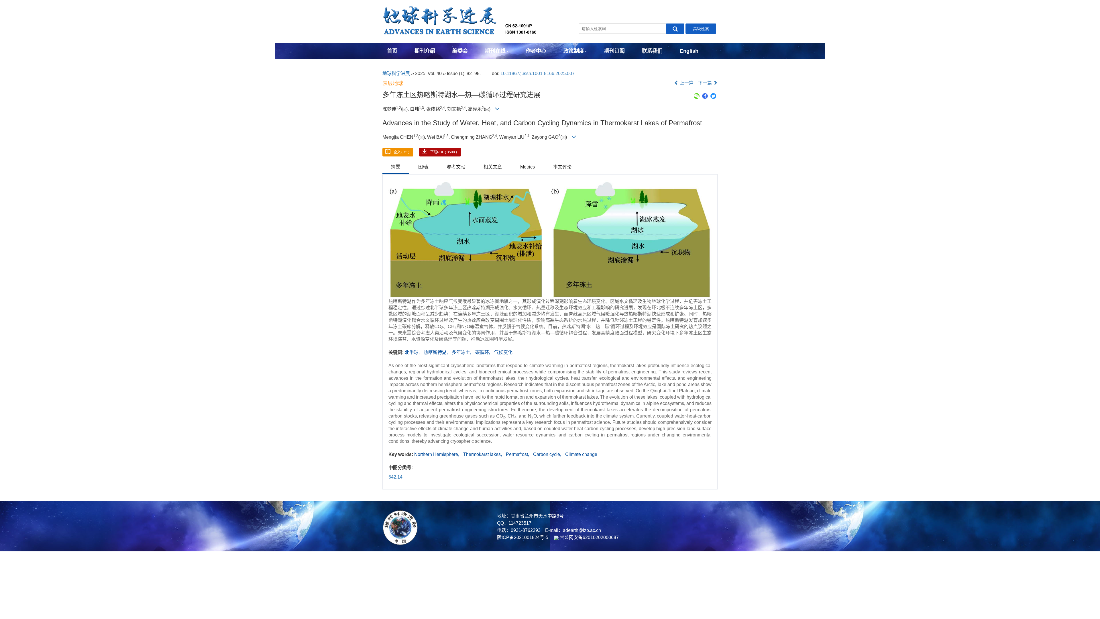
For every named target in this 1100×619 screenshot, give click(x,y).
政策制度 (573, 51)
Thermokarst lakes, (483, 454)
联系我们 (652, 51)
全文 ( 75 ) (401, 152)
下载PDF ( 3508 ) (443, 152)
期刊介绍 (425, 51)
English (689, 51)
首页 (392, 51)
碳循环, (483, 352)
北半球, (413, 352)
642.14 (395, 477)
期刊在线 (495, 51)
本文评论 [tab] (562, 166)
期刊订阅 (614, 51)
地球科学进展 (396, 73)
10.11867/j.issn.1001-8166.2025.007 (537, 73)
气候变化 (503, 352)
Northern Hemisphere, (437, 454)
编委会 (460, 51)
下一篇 (705, 83)
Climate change (581, 454)
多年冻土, (462, 352)
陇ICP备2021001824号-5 (522, 537)
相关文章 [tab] (493, 166)
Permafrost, (518, 454)
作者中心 (536, 51)
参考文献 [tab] (456, 166)
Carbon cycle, (547, 454)
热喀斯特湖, (436, 352)
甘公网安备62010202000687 (589, 537)
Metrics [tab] (527, 166)
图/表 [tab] (423, 166)
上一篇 (686, 83)
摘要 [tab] (395, 166)
